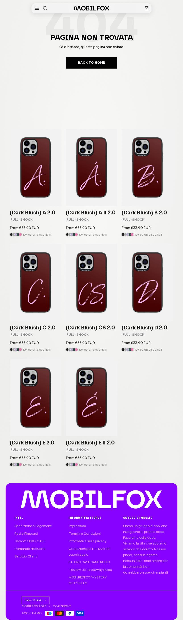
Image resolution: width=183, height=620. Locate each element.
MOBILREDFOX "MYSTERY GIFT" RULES (87, 580)
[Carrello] (146, 8)
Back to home (91, 63)
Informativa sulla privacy (87, 541)
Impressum (77, 526)
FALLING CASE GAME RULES (89, 562)
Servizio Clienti (26, 556)
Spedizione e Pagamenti (33, 526)
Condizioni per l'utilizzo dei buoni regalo (89, 551)
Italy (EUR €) (34, 600)
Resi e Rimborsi (26, 533)
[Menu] (37, 8)
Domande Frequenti (30, 548)
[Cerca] (45, 8)
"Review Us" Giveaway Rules (90, 569)
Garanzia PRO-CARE (30, 541)
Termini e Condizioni (85, 533)
